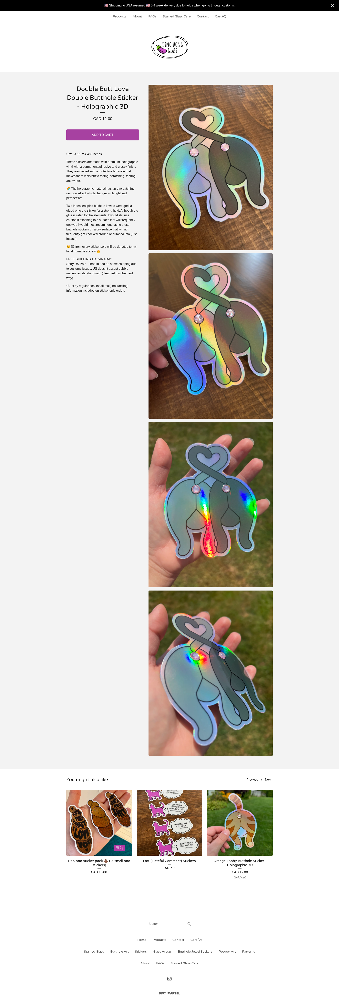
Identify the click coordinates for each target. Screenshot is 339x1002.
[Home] (169, 47)
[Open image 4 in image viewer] (211, 673)
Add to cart (102, 135)
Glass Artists (162, 952)
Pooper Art (227, 952)
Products (119, 16)
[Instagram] (169, 979)
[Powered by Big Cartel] (169, 993)
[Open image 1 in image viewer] (211, 167)
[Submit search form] (189, 924)
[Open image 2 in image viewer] (211, 336)
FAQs (152, 16)
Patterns (248, 952)
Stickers (141, 952)
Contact (203, 16)
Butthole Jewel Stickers (195, 952)
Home (141, 940)
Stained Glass (94, 952)
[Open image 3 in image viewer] (211, 504)
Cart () (220, 16)
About (137, 16)
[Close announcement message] (333, 5)
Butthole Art (119, 952)
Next (268, 779)
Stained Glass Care (177, 16)
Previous (252, 779)
